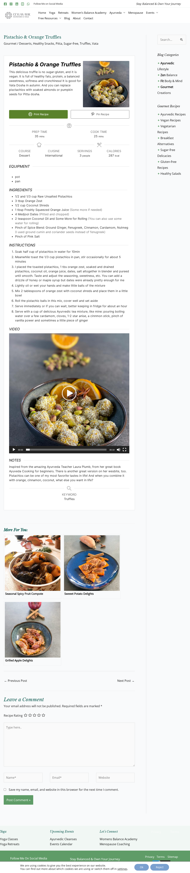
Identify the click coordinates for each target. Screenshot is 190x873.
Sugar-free (71, 44)
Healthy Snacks (43, 44)
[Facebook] (5, 4)
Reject (159, 867)
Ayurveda (115, 12)
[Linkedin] (16, 4)
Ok (141, 867)
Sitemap (173, 857)
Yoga (52, 12)
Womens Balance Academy (118, 839)
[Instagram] (11, 4)
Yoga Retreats (9, 844)
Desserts (25, 44)
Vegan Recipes (170, 120)
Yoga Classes (9, 839)
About (77, 18)
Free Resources (48, 18)
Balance (168, 75)
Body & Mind (171, 81)
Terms (174, 832)
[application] (69, 393)
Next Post (126, 681)
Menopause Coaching (115, 844)
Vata (95, 44)
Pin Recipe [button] (102, 114)
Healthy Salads (170, 174)
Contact (88, 18)
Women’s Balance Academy (89, 12)
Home (42, 12)
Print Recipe (40, 114)
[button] (69, 393)
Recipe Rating (13, 715)
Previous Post (15, 681)
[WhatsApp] (28, 4)
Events (150, 12)
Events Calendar (61, 844)
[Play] (14, 450)
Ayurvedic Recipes (173, 114)
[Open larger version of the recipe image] (106, 84)
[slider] (66, 450)
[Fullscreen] (124, 450)
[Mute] (118, 450)
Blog (67, 18)
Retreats (63, 12)
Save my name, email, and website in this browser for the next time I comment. (64, 790)
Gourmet (10, 44)
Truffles (85, 44)
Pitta (59, 44)
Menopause (135, 12)
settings (122, 869)
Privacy (156, 832)
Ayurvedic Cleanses (63, 839)
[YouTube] (22, 4)
